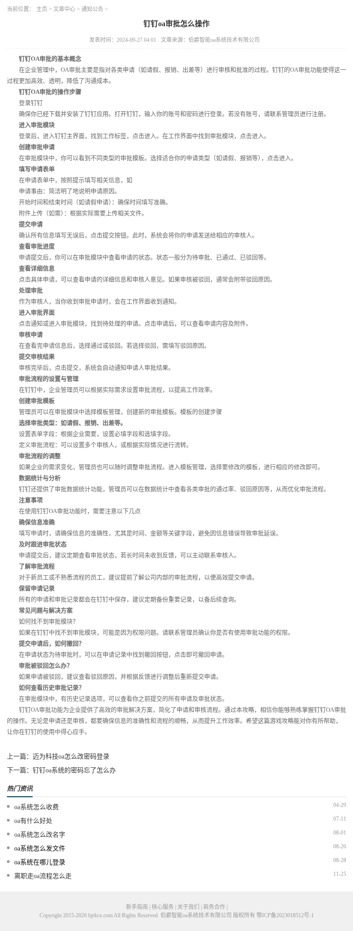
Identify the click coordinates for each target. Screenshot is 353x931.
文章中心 (64, 9)
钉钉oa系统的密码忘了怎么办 (74, 770)
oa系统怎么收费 (36, 807)
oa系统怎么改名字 (39, 834)
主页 (41, 9)
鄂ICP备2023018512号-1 (285, 915)
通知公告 (92, 9)
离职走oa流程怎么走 (43, 876)
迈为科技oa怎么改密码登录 (71, 756)
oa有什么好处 (33, 820)
